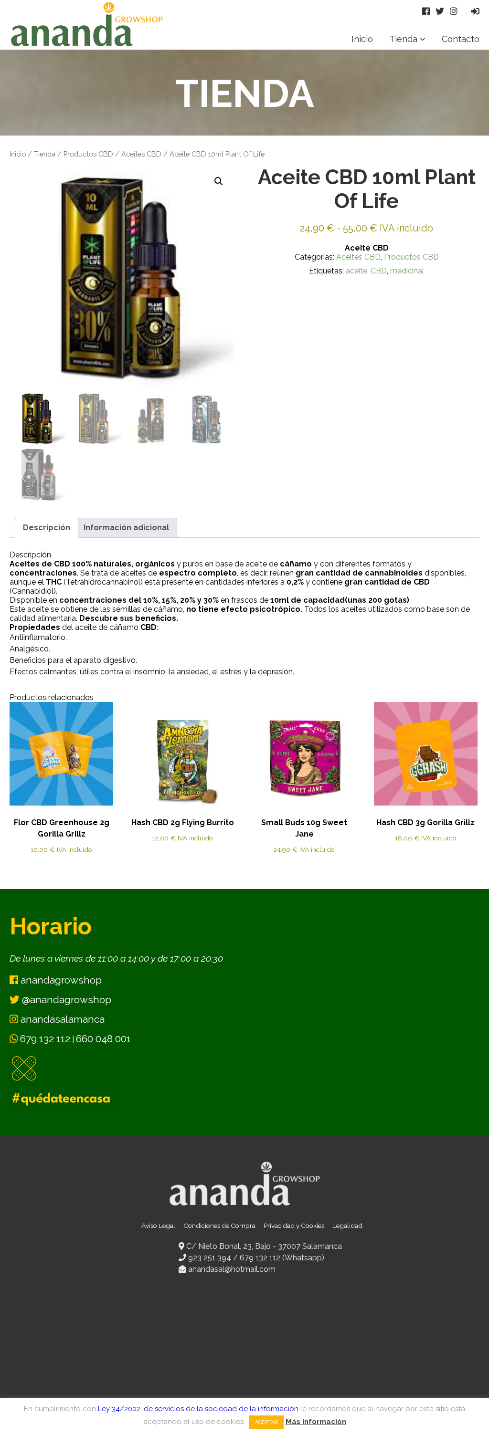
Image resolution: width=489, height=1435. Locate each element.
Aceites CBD (141, 154)
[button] (218, 181)
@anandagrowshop (65, 1000)
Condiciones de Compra (219, 1225)
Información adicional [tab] (126, 527)
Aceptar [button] (266, 1422)
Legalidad (347, 1225)
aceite (356, 270)
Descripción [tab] (46, 527)
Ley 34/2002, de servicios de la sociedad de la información (198, 1408)
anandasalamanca (61, 1019)
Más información (316, 1421)
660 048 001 (103, 1039)
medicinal (407, 270)
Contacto (460, 39)
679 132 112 (45, 1039)
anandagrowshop (60, 980)
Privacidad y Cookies (294, 1225)
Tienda (403, 39)
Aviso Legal (158, 1225)
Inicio (362, 39)
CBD (379, 270)
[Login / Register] (475, 11)
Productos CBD (88, 154)
